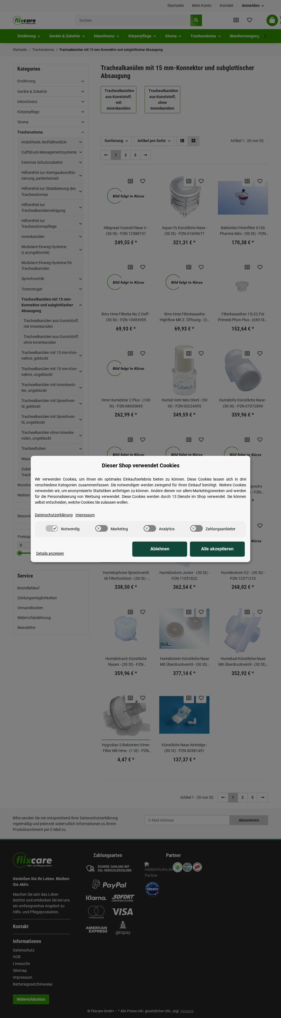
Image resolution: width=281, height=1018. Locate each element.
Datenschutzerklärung (54, 515)
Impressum (85, 515)
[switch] (52, 528)
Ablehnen (159, 548)
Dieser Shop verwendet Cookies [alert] (140, 465)
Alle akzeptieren (217, 548)
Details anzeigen (50, 553)
